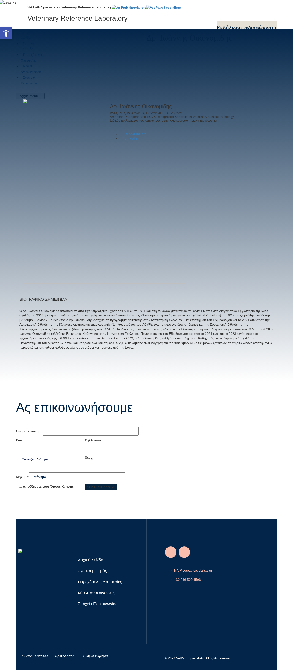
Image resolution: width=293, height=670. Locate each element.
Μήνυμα (22, 477)
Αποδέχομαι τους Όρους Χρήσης (48, 486)
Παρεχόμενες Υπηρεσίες (100, 582)
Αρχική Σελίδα (90, 560)
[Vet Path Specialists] (146, 7)
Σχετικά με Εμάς (92, 571)
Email (20, 440)
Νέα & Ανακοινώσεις (96, 593)
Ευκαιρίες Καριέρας (94, 656)
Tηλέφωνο (93, 440)
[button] (6, 33)
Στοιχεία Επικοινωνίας (97, 604)
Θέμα (89, 457)
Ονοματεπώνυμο (29, 431)
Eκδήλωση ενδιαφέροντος (247, 28)
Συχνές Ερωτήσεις (35, 656)
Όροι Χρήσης (64, 656)
